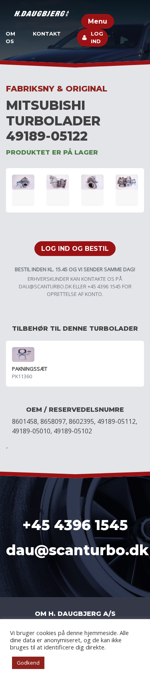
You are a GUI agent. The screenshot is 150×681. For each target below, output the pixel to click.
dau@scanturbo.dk (45, 286)
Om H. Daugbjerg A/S (75, 613)
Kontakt (47, 34)
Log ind (97, 37)
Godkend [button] (28, 662)
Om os (10, 37)
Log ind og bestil (75, 248)
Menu (97, 21)
